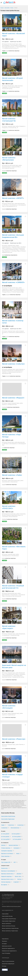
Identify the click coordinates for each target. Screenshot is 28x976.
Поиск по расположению (8, 961)
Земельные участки (7, 946)
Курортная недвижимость (8, 948)
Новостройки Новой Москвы (9, 918)
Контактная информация (8, 963)
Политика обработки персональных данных (11, 906)
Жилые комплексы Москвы (8, 926)
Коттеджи (4, 943)
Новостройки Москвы (7, 916)
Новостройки (5, 913)
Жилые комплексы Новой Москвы (10, 928)
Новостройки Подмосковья (8, 921)
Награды (4, 966)
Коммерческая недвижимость (9, 950)
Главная (2, 7)
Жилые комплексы (6, 923)
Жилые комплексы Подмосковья (10, 930)
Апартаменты (5, 938)
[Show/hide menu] (1, 2)
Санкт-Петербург (6, 953)
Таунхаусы (4, 941)
